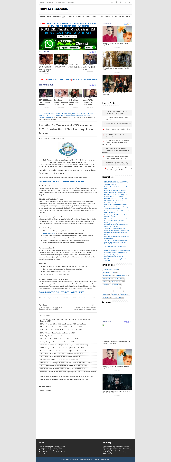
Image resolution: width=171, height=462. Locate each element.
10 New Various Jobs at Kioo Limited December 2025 (57, 333)
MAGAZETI (115, 284)
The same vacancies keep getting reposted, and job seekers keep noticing (64, 345)
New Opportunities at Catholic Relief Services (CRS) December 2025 (62, 369)
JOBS (74, 114)
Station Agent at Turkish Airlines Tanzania (53, 336)
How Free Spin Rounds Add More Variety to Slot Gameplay (116, 211)
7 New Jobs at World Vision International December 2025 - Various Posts (63, 366)
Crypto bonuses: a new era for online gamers (118, 130)
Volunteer (117, 297)
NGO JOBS (50, 115)
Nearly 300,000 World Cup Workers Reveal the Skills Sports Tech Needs (115, 191)
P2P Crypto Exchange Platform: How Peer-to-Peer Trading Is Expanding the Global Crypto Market (116, 224)
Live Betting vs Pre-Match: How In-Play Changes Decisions (116, 215)
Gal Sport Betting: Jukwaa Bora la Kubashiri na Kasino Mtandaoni (114, 255)
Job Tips (105, 284)
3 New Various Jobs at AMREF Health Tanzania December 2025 (61, 357)
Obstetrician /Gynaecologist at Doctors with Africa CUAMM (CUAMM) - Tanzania (66, 363)
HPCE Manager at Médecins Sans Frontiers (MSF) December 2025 (62, 348)
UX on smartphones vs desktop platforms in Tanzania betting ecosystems (117, 219)
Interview (118, 278)
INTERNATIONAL (121, 275)
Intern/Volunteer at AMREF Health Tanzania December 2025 (59, 360)
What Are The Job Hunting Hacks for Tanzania (115, 259)
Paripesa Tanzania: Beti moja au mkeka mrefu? (116, 187)
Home (43, 16)
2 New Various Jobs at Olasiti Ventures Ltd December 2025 (59, 339)
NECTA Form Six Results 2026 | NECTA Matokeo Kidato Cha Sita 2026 (116, 195)
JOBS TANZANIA (81, 114)
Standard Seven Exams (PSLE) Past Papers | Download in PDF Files (117, 157)
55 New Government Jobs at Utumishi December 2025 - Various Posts (63, 324)
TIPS (115, 16)
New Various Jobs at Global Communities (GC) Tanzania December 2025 (64, 351)
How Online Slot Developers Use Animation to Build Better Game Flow (118, 163)
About (42, 2)
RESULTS (101, 16)
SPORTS (72, 16)
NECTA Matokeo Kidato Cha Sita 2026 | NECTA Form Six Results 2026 (116, 199)
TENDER (88, 16)
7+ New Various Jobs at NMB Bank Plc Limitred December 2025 (61, 330)
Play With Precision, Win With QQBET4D (115, 136)
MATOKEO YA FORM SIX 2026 (60, 23)
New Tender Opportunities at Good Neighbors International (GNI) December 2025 (66, 376)
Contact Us (50, 2)
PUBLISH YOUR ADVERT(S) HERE (57, 16)
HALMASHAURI (107, 275)
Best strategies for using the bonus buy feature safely (116, 237)
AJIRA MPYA (80, 16)
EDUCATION (109, 16)
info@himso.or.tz (49, 233)
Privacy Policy (60, 2)
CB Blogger (105, 459)
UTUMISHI (106, 297)
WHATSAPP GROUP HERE (59, 80)
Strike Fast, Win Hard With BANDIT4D (118, 123)
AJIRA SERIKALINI (125, 16)
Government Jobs (108, 272)
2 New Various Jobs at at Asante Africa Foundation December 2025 (62, 354)
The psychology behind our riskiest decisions (117, 118)
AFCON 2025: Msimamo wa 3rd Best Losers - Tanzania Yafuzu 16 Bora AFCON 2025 (115, 142)
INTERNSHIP (106, 278)
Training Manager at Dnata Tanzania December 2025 (57, 342)
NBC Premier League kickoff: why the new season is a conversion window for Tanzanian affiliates (116, 182)
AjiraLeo (75, 459)
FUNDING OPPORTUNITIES (110, 269)
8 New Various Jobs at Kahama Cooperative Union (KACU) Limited (85, 308)
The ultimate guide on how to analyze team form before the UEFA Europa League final (115, 242)
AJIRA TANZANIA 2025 (63, 114)
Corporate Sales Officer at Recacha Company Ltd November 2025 (50, 308)
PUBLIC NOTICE (119, 291)
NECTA (115, 288)
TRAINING (124, 294)
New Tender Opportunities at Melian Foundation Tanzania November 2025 (64, 379)
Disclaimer (71, 2)
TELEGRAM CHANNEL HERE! (84, 80)
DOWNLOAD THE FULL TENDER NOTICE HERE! (61, 181)
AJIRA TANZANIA (49, 114)
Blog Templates (95, 459)
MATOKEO (106, 288)
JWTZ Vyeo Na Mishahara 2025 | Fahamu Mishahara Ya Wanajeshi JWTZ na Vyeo (116, 150)
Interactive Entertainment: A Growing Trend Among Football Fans (119, 169)
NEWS (94, 16)
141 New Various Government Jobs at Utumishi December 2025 (61, 327)
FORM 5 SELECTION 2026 (85, 23)
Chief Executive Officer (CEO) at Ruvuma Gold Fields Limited (116, 112)
